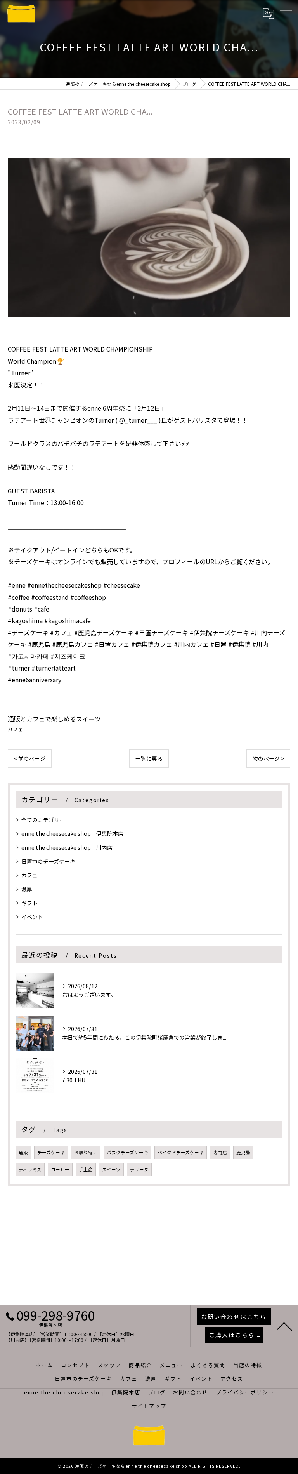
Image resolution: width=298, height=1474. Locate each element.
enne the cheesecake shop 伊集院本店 (72, 833)
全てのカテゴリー (43, 820)
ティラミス (30, 1169)
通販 (23, 1152)
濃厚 (26, 889)
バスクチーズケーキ (127, 1152)
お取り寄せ (85, 1152)
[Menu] (286, 13)
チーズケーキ (51, 1152)
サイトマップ (149, 1406)
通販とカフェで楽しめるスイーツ (54, 718)
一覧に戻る (149, 758)
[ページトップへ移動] (284, 1326)
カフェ (15, 729)
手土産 (86, 1169)
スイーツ (111, 1169)
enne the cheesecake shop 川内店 (67, 847)
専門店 (220, 1152)
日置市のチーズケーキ (48, 861)
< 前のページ (29, 758)
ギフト (29, 903)
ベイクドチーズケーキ (181, 1152)
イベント (32, 917)
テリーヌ (139, 1169)
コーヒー (60, 1169)
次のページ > (268, 758)
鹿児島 (243, 1152)
